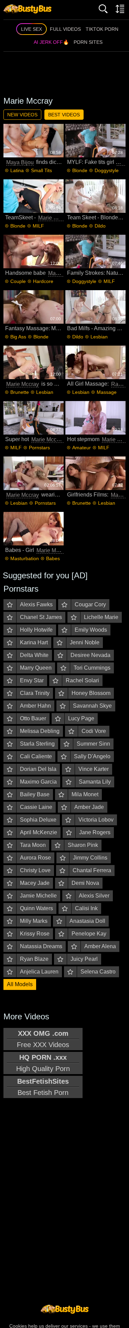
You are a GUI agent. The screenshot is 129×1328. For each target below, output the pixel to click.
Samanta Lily (95, 782)
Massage (107, 392)
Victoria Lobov (96, 820)
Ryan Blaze (34, 959)
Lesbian (99, 336)
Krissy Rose (35, 934)
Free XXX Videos (43, 1039)
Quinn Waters (36, 908)
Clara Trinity (35, 693)
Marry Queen (36, 668)
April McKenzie (38, 832)
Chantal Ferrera (92, 870)
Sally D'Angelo (92, 756)
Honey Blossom (91, 693)
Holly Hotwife (36, 630)
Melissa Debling (40, 731)
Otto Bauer (33, 718)
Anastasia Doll (87, 921)
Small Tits (41, 170)
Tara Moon (33, 845)
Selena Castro (98, 972)
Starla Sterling (37, 744)
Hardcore (43, 281)
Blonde (79, 170)
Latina (17, 170)
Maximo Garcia (38, 782)
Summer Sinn (93, 744)
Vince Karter (93, 769)
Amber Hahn (35, 706)
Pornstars (39, 447)
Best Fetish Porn (43, 1087)
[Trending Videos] (27, 9)
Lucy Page (81, 718)
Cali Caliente (36, 756)
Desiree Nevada (90, 655)
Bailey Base (35, 794)
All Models (20, 984)
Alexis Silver (94, 896)
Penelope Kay (89, 934)
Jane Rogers (94, 832)
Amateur (81, 447)
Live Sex (31, 29)
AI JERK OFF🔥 (51, 42)
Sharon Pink (83, 845)
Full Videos (65, 29)
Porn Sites (88, 42)
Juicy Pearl (84, 959)
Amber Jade (89, 807)
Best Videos (64, 114)
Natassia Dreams (41, 946)
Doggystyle (107, 170)
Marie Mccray (54, 218)
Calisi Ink (86, 908)
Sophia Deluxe (38, 820)
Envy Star (32, 680)
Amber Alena (100, 946)
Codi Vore (94, 731)
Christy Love (35, 870)
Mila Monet (85, 794)
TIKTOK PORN (102, 29)
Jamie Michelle (38, 896)
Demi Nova (85, 883)
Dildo (100, 226)
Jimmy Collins (90, 858)
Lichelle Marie (101, 617)
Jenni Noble (84, 642)
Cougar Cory (90, 604)
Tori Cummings (92, 668)
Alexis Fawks (36, 604)
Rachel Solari (82, 680)
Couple (18, 281)
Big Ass (18, 336)
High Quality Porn (43, 1063)
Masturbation (24, 558)
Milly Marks (33, 921)
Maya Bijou (20, 162)
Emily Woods (91, 630)
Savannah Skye (92, 706)
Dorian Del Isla (38, 769)
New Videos (22, 114)
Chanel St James (41, 617)
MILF (38, 226)
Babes (53, 558)
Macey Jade (35, 883)
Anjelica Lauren (39, 972)
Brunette (19, 392)
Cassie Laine (36, 807)
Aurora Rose (35, 858)
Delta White (34, 655)
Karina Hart (34, 642)
